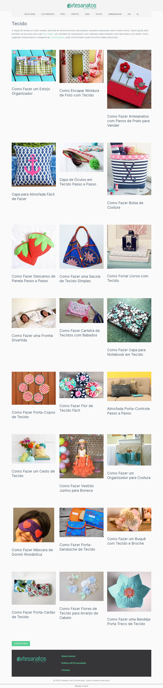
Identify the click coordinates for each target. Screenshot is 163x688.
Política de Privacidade (73, 663)
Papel (62, 14)
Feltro (99, 14)
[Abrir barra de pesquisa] (137, 14)
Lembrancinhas (115, 14)
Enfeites (75, 14)
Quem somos (68, 656)
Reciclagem (30, 14)
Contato (65, 670)
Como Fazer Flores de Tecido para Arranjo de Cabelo (78, 613)
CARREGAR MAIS (21, 643)
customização (57, 37)
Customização (47, 14)
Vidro (87, 14)
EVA (129, 14)
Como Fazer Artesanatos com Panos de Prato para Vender (128, 121)
